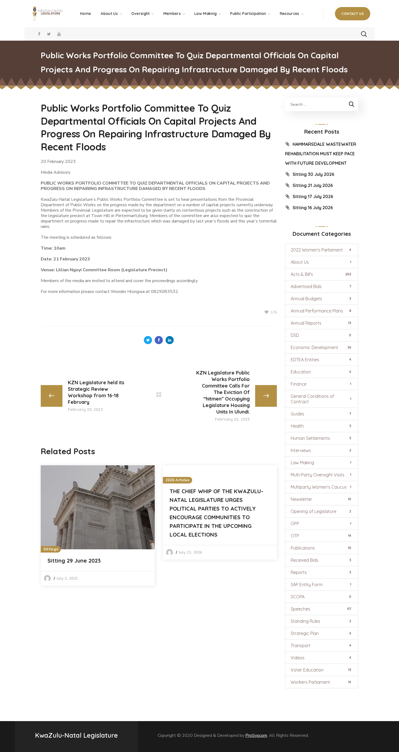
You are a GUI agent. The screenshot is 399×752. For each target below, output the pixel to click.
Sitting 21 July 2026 (313, 185)
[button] (352, 14)
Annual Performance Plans (321, 311)
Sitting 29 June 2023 (74, 560)
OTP (321, 535)
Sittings (50, 549)
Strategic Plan (321, 633)
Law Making (321, 462)
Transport (321, 645)
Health (321, 426)
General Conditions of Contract (321, 398)
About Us (321, 262)
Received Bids (321, 560)
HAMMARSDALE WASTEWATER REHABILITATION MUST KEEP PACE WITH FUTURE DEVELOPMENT (320, 153)
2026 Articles (177, 480)
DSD (321, 335)
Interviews (321, 450)
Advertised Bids (321, 286)
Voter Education (321, 670)
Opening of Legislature (321, 511)
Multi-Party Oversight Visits (321, 474)
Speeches (321, 609)
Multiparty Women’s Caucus (321, 487)
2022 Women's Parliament (321, 250)
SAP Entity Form (321, 584)
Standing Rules (321, 621)
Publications (321, 548)
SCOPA (321, 596)
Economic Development (321, 347)
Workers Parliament (321, 682)
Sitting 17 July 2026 (313, 196)
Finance (321, 384)
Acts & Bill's (321, 274)
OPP (321, 523)
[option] (98, 525)
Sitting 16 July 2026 (313, 207)
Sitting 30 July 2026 (313, 174)
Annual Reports (321, 323)
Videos (321, 657)
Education (321, 372)
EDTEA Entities (321, 359)
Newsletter (321, 499)
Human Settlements (321, 438)
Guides (321, 414)
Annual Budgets (321, 298)
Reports (321, 572)
